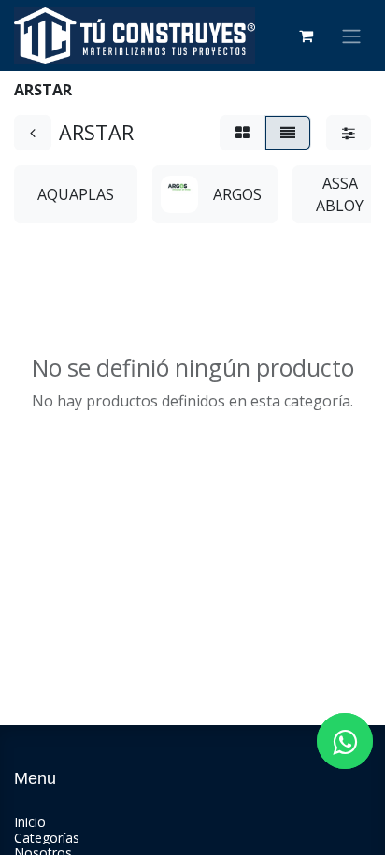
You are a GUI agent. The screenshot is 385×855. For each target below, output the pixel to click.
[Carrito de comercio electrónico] (305, 35)
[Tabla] (242, 132)
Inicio (30, 822)
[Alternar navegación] (351, 35)
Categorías (46, 838)
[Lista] (287, 132)
